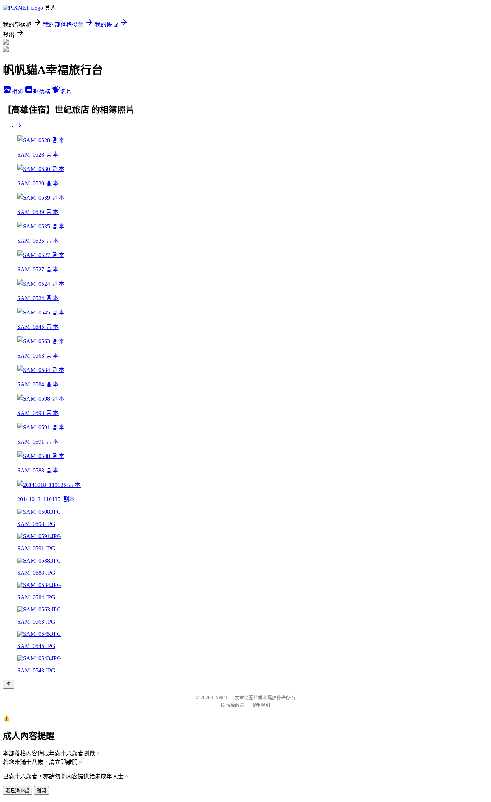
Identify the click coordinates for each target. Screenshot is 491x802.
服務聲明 (260, 705)
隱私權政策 (232, 705)
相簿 (18, 92)
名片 (66, 92)
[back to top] (8, 684)
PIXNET (220, 697)
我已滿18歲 (17, 790)
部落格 (42, 92)
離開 (41, 790)
